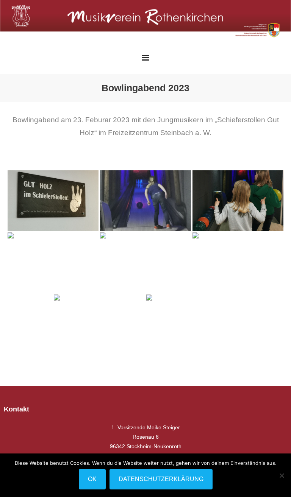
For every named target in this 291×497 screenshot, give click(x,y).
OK (92, 479)
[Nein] (281, 475)
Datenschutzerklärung (161, 479)
